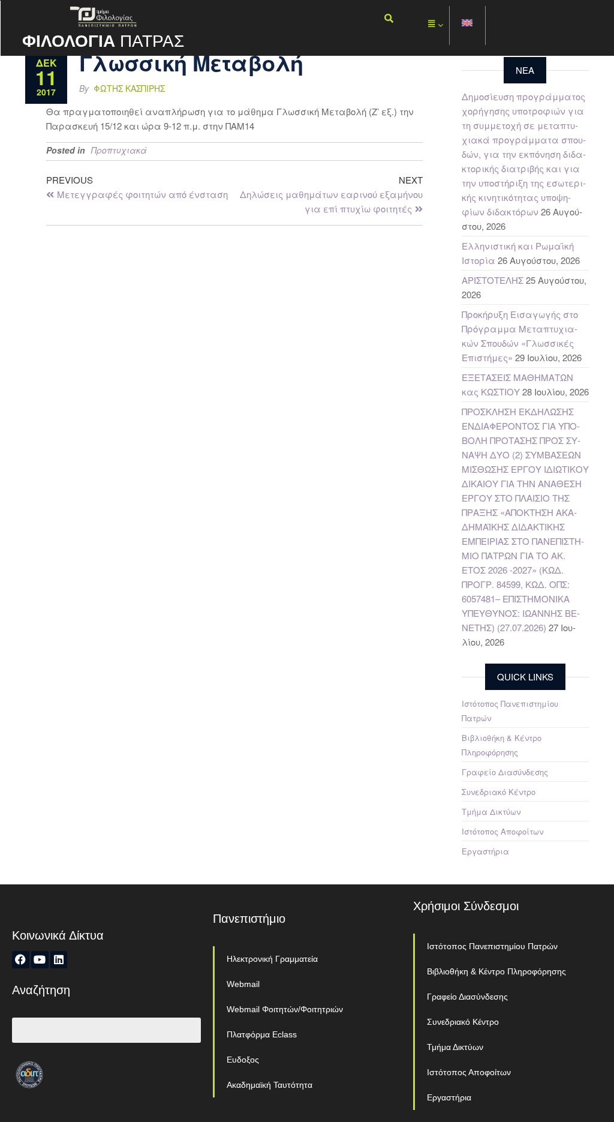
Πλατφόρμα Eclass (262, 1034)
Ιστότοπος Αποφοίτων (502, 831)
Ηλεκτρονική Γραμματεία (272, 959)
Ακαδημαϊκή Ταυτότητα (269, 1085)
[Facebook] (20, 959)
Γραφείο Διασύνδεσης (505, 772)
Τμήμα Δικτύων (491, 811)
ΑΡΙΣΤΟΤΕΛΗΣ (492, 280)
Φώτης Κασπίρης (129, 88)
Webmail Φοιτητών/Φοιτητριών (285, 1009)
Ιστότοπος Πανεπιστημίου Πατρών (492, 946)
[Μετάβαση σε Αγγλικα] (468, 25)
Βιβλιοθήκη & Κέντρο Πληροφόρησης (496, 971)
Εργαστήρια (485, 851)
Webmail (243, 984)
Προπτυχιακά (119, 150)
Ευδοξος (243, 1059)
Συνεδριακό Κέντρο (498, 791)
